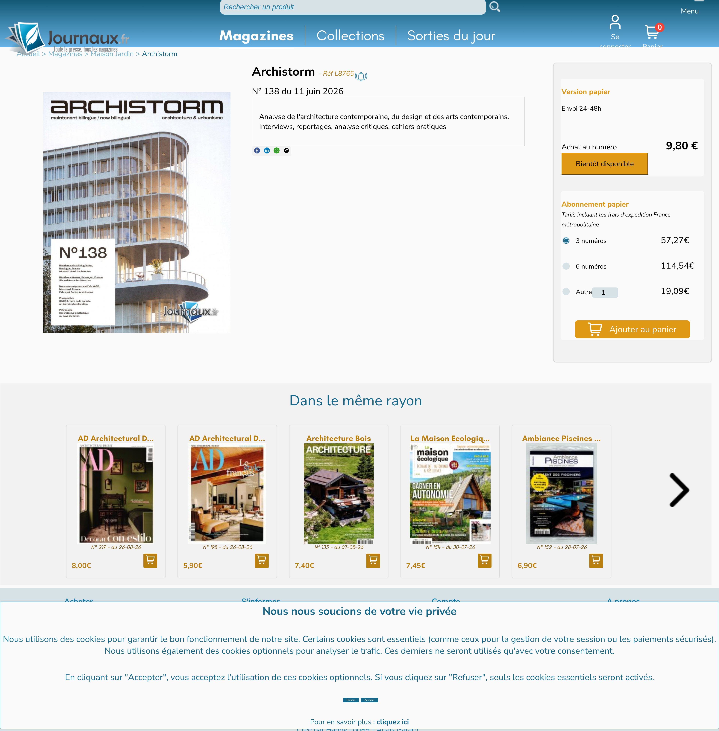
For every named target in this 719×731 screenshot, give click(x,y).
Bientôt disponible (605, 164)
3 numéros (591, 240)
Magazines (256, 35)
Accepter (369, 700)
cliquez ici (393, 722)
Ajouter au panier (642, 329)
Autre (584, 291)
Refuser (351, 700)
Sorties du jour (451, 35)
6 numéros (591, 266)
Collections (350, 35)
